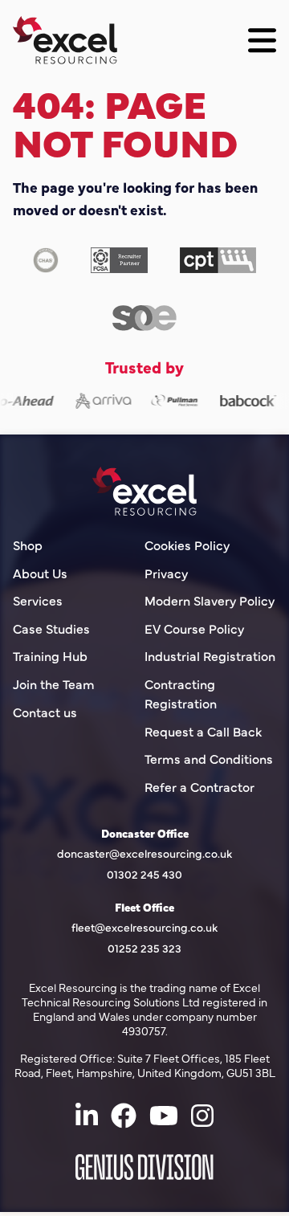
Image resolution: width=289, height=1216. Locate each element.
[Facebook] (123, 1115)
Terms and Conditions (208, 760)
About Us (40, 573)
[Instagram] (202, 1115)
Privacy (166, 573)
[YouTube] (163, 1115)
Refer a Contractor (199, 787)
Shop (28, 545)
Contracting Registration (180, 694)
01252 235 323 (144, 948)
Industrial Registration (209, 657)
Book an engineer (208, 1186)
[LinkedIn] (86, 1115)
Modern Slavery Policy (209, 602)
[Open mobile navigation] (262, 40)
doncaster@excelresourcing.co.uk (144, 854)
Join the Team (54, 684)
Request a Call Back (203, 732)
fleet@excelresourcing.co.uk (144, 928)
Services (38, 602)
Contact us (45, 712)
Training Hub (50, 657)
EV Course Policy (194, 629)
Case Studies (51, 629)
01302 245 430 (144, 874)
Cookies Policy (187, 545)
